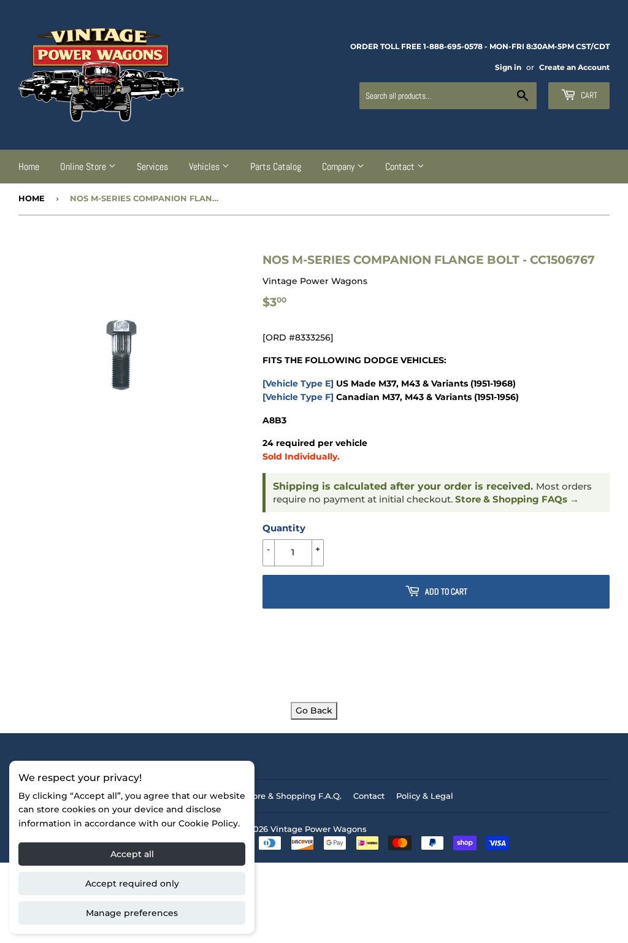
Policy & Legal (424, 796)
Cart (588, 95)
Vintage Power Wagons (318, 829)
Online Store (84, 166)
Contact (401, 166)
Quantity (283, 528)
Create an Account (574, 67)
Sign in (508, 67)
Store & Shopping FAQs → (517, 499)
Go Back (314, 710)
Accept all (132, 854)
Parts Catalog (275, 166)
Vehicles (205, 166)
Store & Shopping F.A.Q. (293, 796)
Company (339, 166)
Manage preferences (132, 912)
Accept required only (132, 883)
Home (28, 166)
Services (152, 166)
